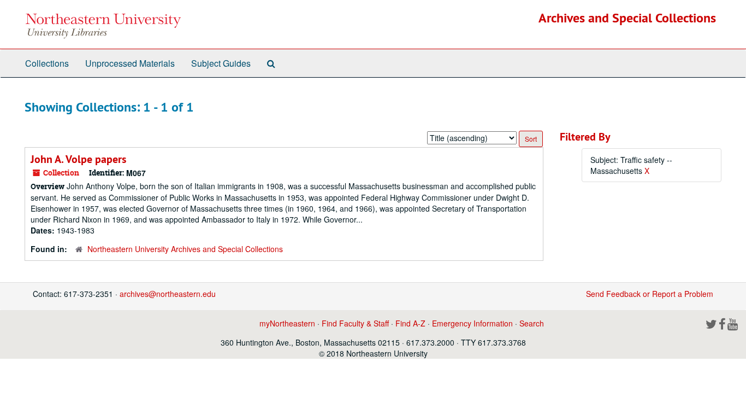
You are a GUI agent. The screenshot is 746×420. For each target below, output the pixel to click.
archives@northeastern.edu (168, 293)
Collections (47, 63)
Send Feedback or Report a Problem (649, 293)
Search (531, 323)
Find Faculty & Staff (355, 323)
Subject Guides (221, 63)
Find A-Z (410, 323)
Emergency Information (472, 323)
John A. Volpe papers (78, 159)
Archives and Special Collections (627, 17)
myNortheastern (287, 323)
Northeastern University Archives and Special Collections (185, 248)
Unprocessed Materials (130, 63)
